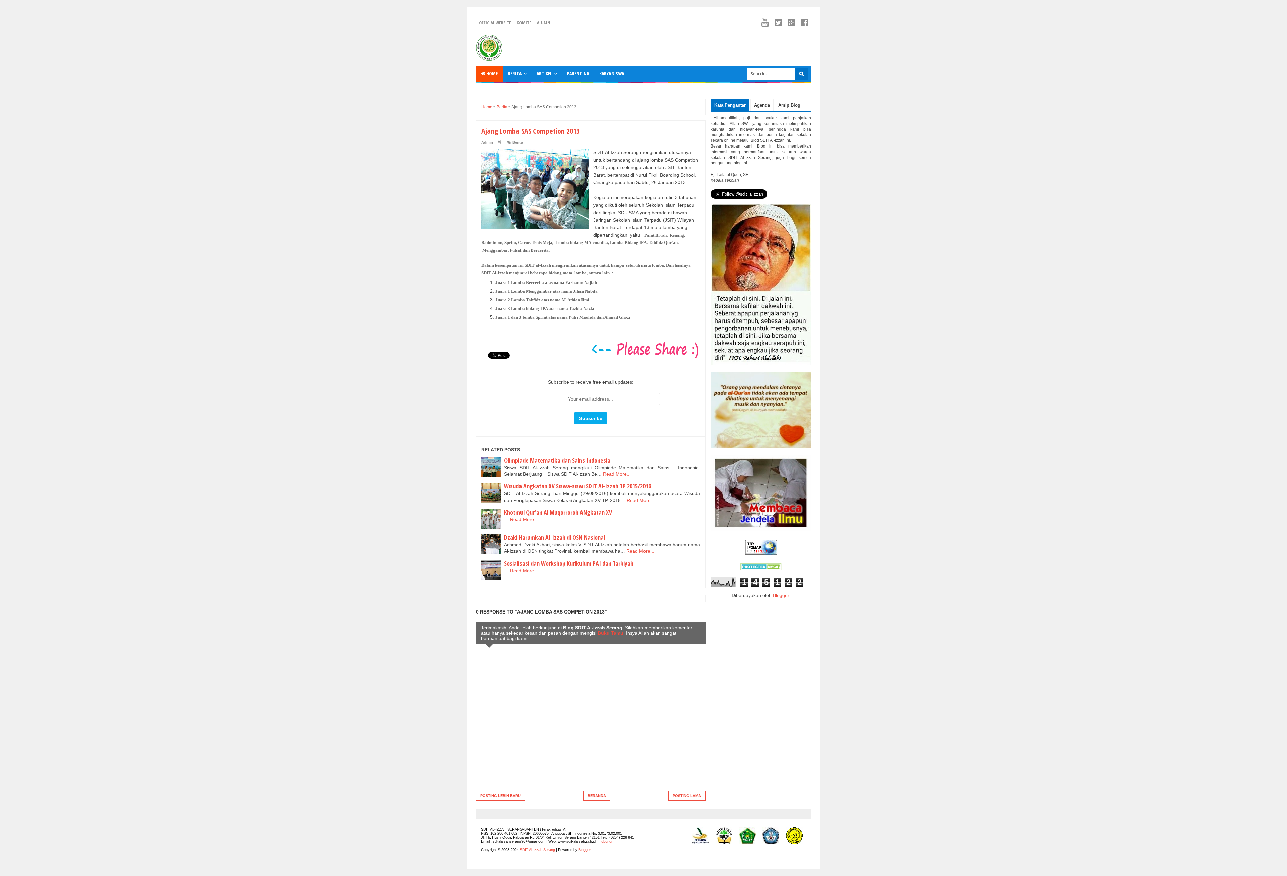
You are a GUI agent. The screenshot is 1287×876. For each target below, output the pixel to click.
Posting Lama (687, 796)
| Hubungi (604, 841)
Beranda (597, 796)
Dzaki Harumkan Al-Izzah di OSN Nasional (554, 537)
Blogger (781, 595)
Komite (524, 23)
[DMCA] (761, 568)
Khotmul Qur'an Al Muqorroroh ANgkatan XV (558, 512)
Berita (515, 73)
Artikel (544, 73)
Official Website (495, 23)
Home (491, 73)
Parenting (578, 73)
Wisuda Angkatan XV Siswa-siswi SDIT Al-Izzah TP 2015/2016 (577, 486)
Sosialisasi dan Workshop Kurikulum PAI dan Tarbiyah (568, 563)
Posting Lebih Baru (500, 796)
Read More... (617, 474)
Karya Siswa (611, 73)
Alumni (544, 23)
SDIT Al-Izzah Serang (537, 850)
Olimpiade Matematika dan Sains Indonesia (557, 460)
